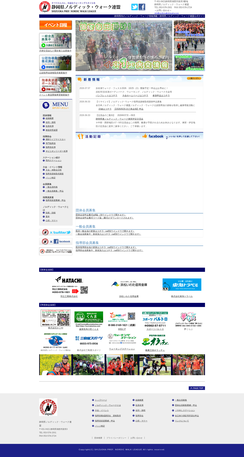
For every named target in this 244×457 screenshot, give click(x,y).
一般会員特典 (52, 187)
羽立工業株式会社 (69, 296)
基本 (48, 216)
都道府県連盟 (52, 130)
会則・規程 (51, 122)
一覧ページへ (194, 78)
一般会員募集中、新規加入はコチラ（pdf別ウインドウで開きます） (108, 234)
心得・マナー (52, 220)
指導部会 (139, 416)
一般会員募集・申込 (55, 191)
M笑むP (122, 329)
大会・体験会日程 (54, 170)
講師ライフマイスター (56, 139)
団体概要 (98, 438)
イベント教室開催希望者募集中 (54, 95)
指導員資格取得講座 (55, 174)
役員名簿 (50, 126)
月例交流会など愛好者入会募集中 (55, 50)
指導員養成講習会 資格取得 (108, 416)
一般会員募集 (181, 400)
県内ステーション (54, 160)
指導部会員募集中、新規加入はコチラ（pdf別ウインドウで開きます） (109, 250)
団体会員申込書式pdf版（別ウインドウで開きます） (101, 215)
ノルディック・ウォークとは (108, 405)
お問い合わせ (136, 438)
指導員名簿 (51, 147)
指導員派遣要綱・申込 (56, 200)
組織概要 (50, 118)
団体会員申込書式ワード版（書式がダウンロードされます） (105, 218)
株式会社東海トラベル (182, 296)
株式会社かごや (55, 328)
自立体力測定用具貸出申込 (187, 416)
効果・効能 (51, 213)
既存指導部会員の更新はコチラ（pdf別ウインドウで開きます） (106, 247)
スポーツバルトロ (155, 329)
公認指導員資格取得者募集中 (53, 73)
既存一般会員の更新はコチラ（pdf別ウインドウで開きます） (105, 231)
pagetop (197, 388)
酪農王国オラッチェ (155, 350)
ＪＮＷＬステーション (185, 410)
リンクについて (182, 421)
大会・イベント (102, 410)
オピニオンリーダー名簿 (57, 151)
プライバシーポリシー (116, 438)
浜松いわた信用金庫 (129, 296)
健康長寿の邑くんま (89, 329)
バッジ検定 (51, 178)
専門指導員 (51, 143)
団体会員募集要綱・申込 (186, 405)
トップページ (101, 400)
